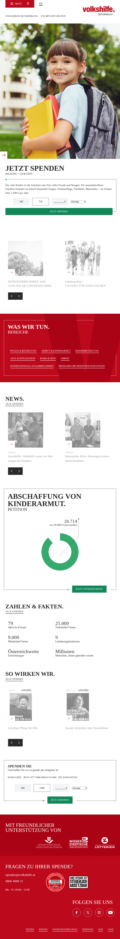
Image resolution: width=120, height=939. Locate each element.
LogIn (111, 929)
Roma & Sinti (48, 358)
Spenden (30, 929)
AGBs (100, 929)
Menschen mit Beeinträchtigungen (82, 366)
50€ (21, 201)
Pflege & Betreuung (23, 351)
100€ (42, 787)
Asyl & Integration (22, 358)
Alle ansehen (14, 404)
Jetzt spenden (59, 211)
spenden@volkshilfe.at (20, 875)
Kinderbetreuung (87, 351)
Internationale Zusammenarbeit (32, 366)
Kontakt (43, 929)
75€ (40, 201)
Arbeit (65, 358)
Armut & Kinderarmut (56, 351)
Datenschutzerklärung (64, 929)
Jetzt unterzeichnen (89, 589)
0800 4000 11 (14, 881)
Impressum (87, 929)
